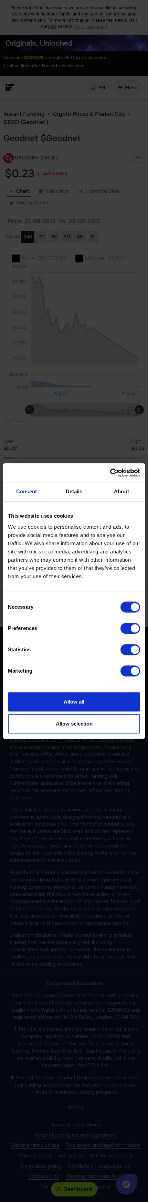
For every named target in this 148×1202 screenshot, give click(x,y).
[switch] (130, 628)
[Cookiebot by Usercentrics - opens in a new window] (110, 472)
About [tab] (121, 491)
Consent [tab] (26, 491)
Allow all (74, 702)
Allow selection (74, 724)
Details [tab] (74, 491)
